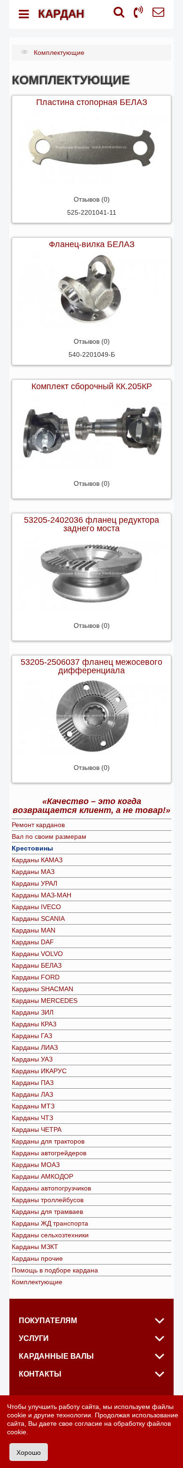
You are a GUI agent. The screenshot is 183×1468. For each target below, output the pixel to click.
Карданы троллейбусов (48, 1200)
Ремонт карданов (38, 824)
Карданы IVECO (36, 907)
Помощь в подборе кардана (55, 1270)
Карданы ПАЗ (32, 1082)
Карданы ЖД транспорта (50, 1223)
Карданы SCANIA (38, 918)
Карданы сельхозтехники (50, 1235)
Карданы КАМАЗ (37, 860)
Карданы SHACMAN (42, 989)
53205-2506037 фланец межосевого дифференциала (91, 666)
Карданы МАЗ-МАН (41, 895)
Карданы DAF (33, 942)
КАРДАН (61, 14)
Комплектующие (37, 1282)
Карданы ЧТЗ (32, 1118)
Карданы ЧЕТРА (36, 1129)
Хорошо (28, 1452)
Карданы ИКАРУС (39, 1071)
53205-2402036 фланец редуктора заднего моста (91, 524)
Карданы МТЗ (33, 1106)
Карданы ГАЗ (32, 1035)
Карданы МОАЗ (36, 1164)
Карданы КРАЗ (34, 1024)
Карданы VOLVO (37, 953)
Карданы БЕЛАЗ (36, 965)
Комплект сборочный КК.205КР (91, 386)
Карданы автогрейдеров (49, 1153)
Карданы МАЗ (33, 871)
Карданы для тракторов (48, 1141)
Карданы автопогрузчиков (51, 1188)
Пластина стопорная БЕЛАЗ (91, 102)
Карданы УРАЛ (34, 883)
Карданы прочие (37, 1258)
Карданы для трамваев (47, 1211)
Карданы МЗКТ (35, 1246)
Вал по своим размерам (49, 836)
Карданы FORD (36, 977)
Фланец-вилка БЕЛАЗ (92, 244)
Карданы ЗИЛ (32, 1012)
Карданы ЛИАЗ (35, 1047)
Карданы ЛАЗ (32, 1094)
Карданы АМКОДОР (42, 1176)
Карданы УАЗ (32, 1059)
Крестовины (32, 848)
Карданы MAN (33, 930)
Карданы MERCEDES (44, 1000)
